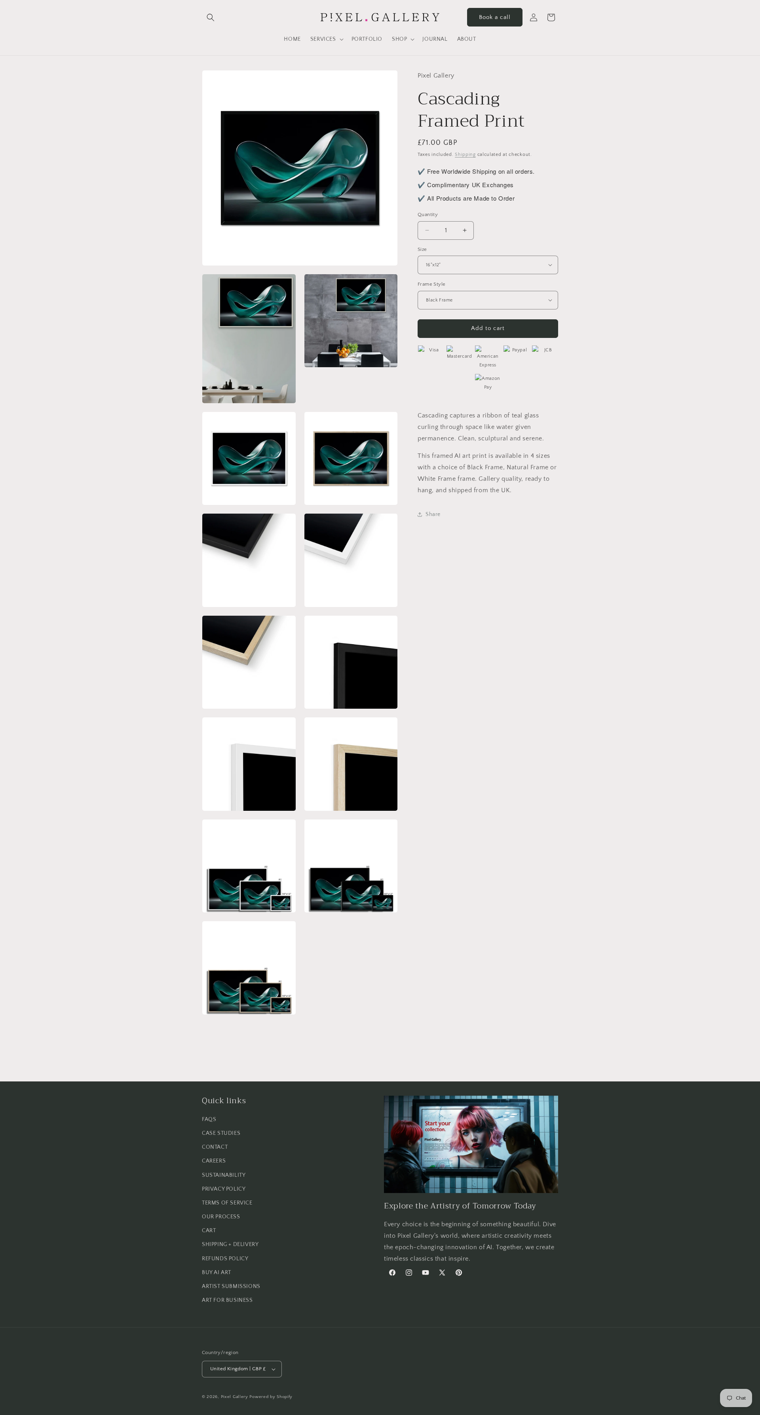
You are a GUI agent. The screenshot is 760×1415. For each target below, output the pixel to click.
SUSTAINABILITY (223, 1175)
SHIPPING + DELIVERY (230, 1244)
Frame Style (431, 284)
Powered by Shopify (271, 1396)
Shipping (465, 154)
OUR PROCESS (221, 1217)
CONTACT (215, 1147)
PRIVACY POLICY (223, 1189)
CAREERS (214, 1161)
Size (422, 249)
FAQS (209, 1119)
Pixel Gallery (234, 1396)
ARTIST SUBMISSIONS (231, 1286)
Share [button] (433, 514)
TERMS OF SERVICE (227, 1203)
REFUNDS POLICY (225, 1259)
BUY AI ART (216, 1272)
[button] (210, 17)
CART (209, 1230)
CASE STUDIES (221, 1133)
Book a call (495, 17)
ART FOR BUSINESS (227, 1300)
